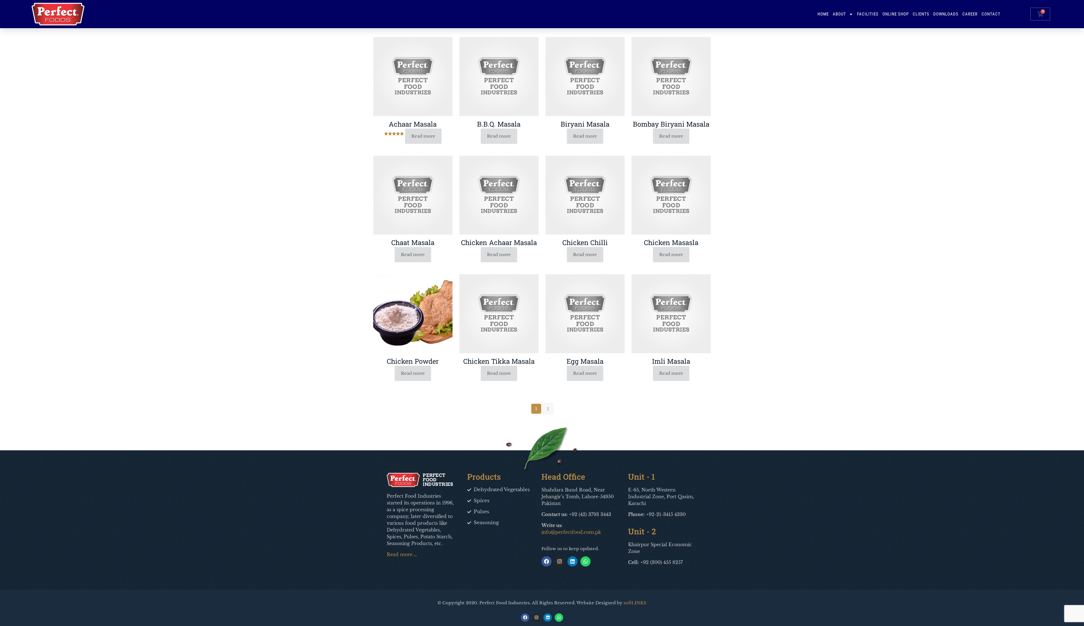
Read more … (402, 554)
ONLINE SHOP (895, 14)
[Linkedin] (572, 561)
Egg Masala (585, 361)
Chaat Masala (412, 242)
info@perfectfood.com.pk (571, 532)
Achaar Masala (413, 124)
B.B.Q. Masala (499, 124)
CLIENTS (921, 14)
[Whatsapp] (585, 561)
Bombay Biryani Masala (671, 124)
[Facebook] (546, 561)
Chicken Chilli (585, 242)
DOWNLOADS (945, 14)
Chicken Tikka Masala (499, 361)
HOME (823, 14)
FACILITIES (867, 14)
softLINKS (635, 602)
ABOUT (839, 14)
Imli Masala (671, 361)
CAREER (970, 14)
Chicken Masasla (671, 242)
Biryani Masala (585, 124)
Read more (423, 136)
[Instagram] (559, 561)
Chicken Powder (413, 361)
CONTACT (991, 14)
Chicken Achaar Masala (499, 242)
